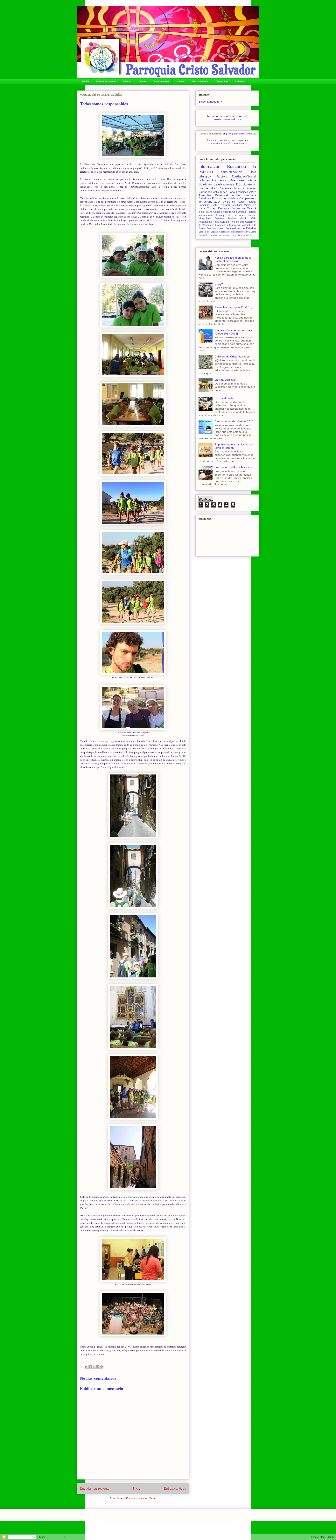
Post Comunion (161, 81)
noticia (251, 180)
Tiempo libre (221, 81)
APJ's (252, 191)
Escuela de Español (208, 232)
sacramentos (206, 215)
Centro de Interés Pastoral (239, 201)
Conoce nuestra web (225, 212)
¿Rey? (219, 284)
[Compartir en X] (94, 1367)
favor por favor (248, 235)
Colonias (239, 81)
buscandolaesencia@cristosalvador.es (227, 143)
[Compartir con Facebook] (98, 1367)
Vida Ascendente (199, 81)
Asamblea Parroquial (213, 195)
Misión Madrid (237, 218)
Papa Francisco (238, 191)
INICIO (84, 81)
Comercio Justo (208, 205)
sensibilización (231, 172)
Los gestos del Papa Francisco (234, 467)
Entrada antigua (175, 1488)
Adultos (180, 81)
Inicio (136, 1488)
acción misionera (244, 195)
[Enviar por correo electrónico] (87, 1367)
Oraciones (236, 180)
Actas (216, 221)
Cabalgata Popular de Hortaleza (218, 198)
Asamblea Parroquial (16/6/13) (233, 307)
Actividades (220, 191)
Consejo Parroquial (218, 208)
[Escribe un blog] (90, 1367)
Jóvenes (142, 81)
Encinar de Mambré (243, 208)
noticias (204, 180)
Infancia (127, 81)
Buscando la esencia (106, 81)
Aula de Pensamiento (232, 221)
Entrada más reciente (94, 1488)
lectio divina (205, 212)
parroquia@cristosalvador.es (241, 133)
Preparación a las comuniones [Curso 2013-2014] (233, 332)
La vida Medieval (225, 379)
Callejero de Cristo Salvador (232, 356)
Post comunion (215, 228)
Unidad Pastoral (247, 212)
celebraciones (224, 184)
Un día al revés (224, 398)
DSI (239, 184)
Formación (219, 180)
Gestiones (224, 232)
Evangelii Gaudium (231, 205)
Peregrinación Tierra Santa (243, 232)
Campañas (205, 191)
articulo (214, 235)
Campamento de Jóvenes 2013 (234, 421)
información (209, 166)
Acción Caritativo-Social (236, 176)
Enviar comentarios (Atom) (141, 1498)
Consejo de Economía (230, 215)
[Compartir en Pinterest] (101, 1367)
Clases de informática (227, 225)
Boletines (205, 184)
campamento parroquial (229, 235)
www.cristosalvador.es (227, 119)
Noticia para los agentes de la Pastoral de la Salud (233, 259)
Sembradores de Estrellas (241, 228)
